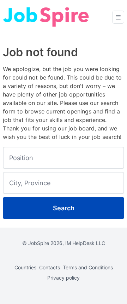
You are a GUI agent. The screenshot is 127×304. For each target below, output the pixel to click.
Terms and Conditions (88, 267)
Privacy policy (63, 278)
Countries (25, 267)
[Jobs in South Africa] (47, 17)
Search (63, 208)
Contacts (49, 267)
